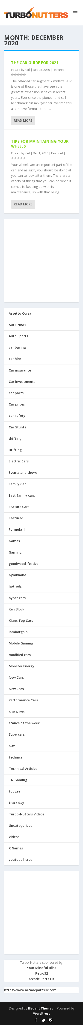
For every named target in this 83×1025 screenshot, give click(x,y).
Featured (59, 70)
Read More (23, 120)
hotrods (15, 586)
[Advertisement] (41, 260)
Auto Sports (18, 336)
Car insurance (20, 370)
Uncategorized (21, 825)
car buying (17, 347)
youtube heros (20, 859)
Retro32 (41, 973)
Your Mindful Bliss (41, 968)
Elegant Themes (40, 1008)
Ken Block (16, 609)
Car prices (17, 404)
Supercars (17, 734)
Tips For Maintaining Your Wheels (40, 144)
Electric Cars (19, 461)
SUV (12, 745)
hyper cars (17, 598)
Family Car (17, 484)
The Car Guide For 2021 (34, 62)
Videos (14, 837)
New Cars (16, 677)
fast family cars (22, 495)
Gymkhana (17, 575)
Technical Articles (23, 768)
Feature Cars (19, 507)
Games (14, 541)
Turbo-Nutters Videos (26, 814)
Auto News (17, 324)
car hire (15, 358)
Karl (27, 70)
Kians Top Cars (21, 620)
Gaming (15, 552)
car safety (17, 415)
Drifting (15, 450)
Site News (16, 711)
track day (16, 802)
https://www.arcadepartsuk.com (30, 990)
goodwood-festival (24, 563)
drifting (15, 438)
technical (16, 757)
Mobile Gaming (21, 643)
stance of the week (24, 723)
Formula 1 (17, 529)
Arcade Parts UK (41, 979)
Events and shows (23, 472)
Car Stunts (17, 427)
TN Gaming (18, 780)
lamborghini (19, 632)
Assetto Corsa (20, 313)
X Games (16, 848)
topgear (15, 791)
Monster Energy (21, 666)
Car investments (22, 381)
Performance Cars (23, 700)
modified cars (20, 655)
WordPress (41, 1013)
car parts (16, 393)
